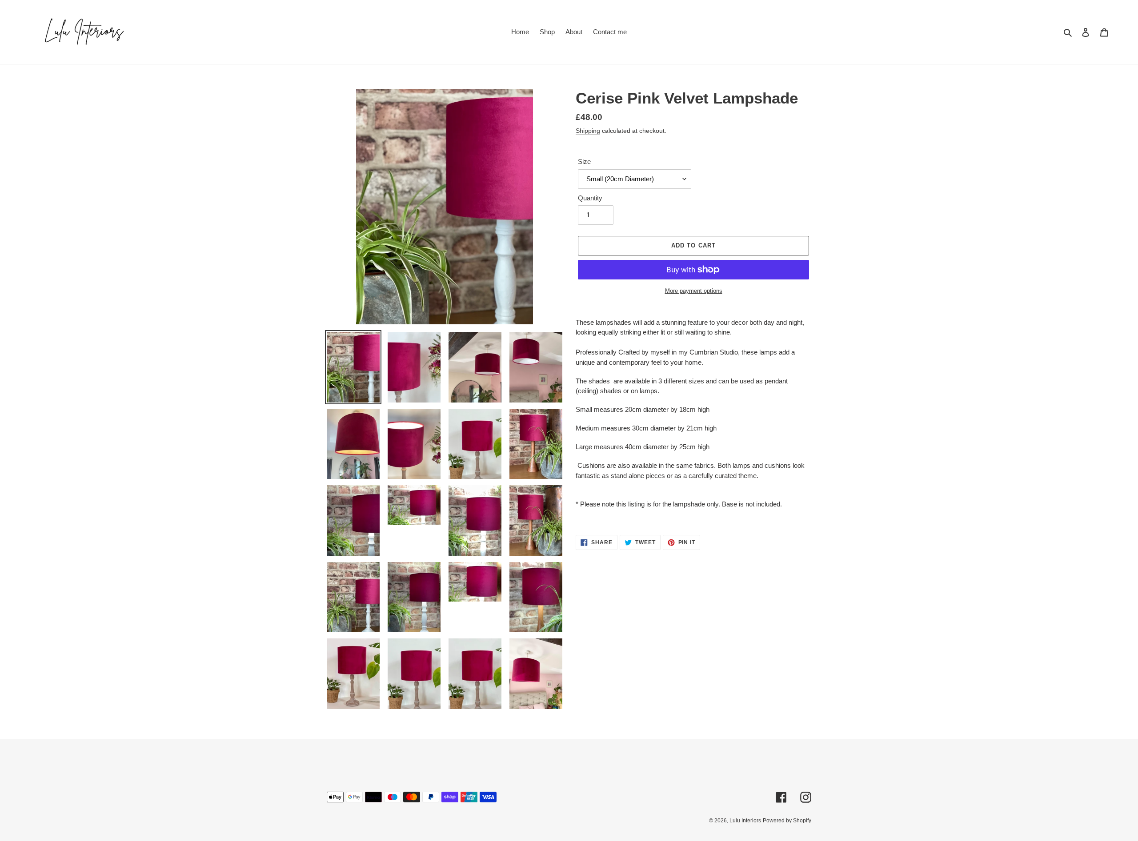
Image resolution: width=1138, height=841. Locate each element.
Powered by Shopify (787, 820)
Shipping (588, 130)
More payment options (693, 290)
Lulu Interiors (745, 820)
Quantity (590, 198)
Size (584, 161)
